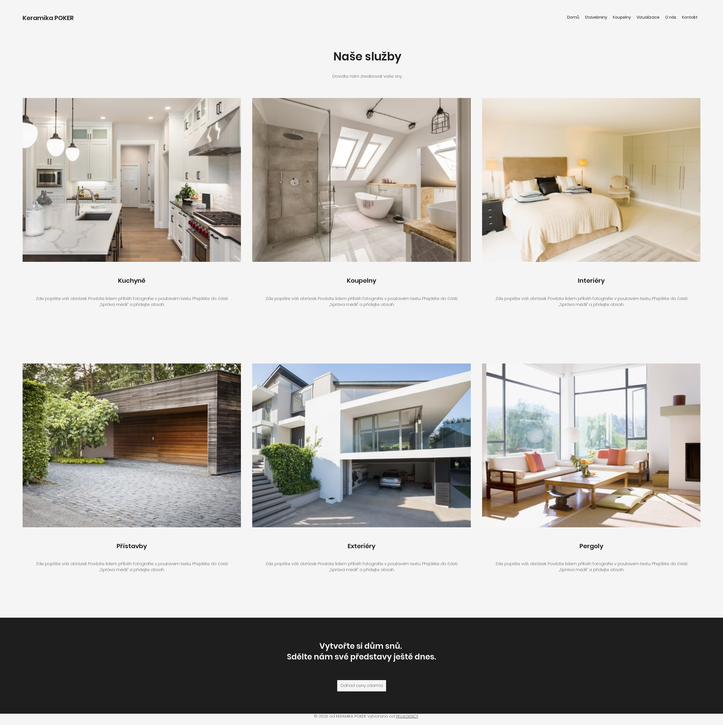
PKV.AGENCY (407, 716)
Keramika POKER (48, 18)
